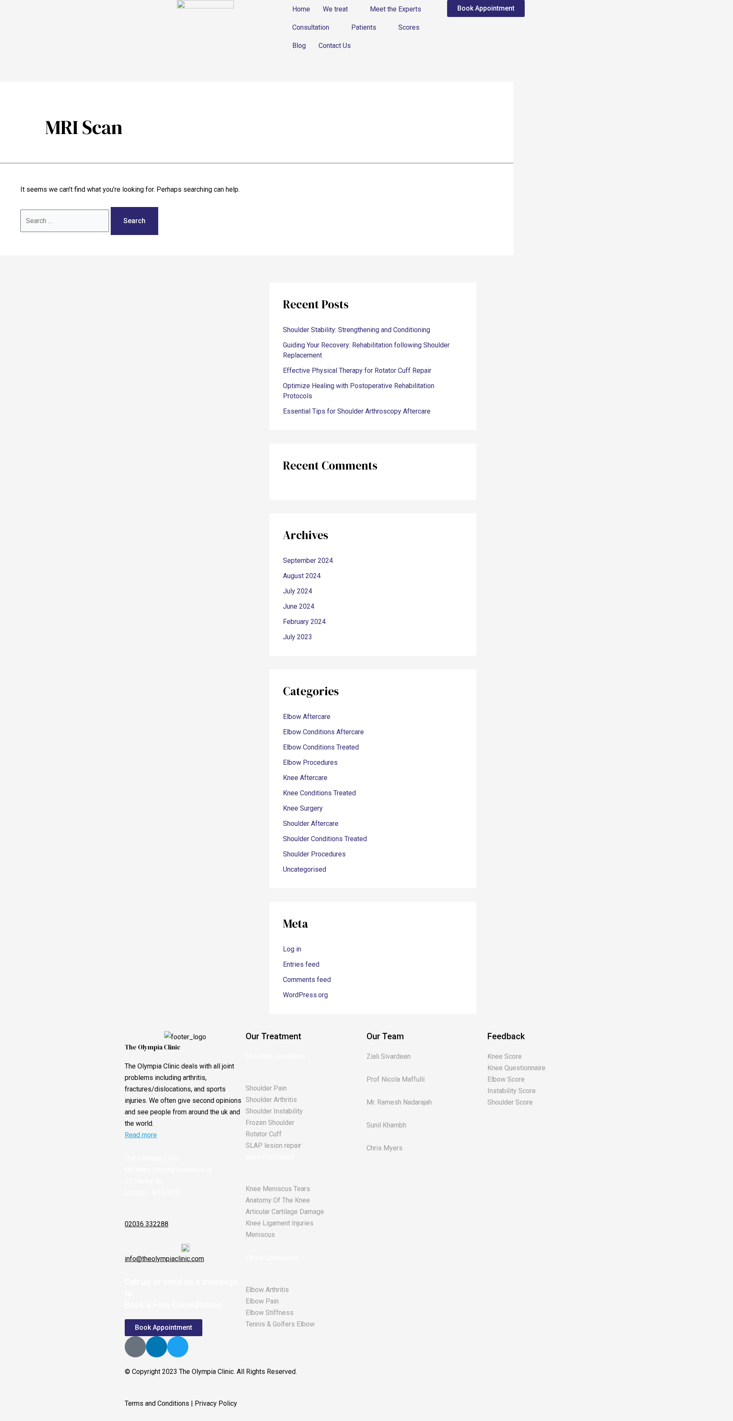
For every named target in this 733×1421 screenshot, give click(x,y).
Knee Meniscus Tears (278, 1189)
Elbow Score (506, 1079)
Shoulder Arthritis (271, 1100)
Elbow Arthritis (267, 1290)
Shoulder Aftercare (311, 824)
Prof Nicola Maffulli (395, 1079)
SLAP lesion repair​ (273, 1145)
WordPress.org (305, 995)
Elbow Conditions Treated (321, 747)
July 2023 (297, 637)
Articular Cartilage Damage (285, 1212)
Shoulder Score (510, 1102)
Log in (292, 949)
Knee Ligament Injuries (279, 1223)
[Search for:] (65, 221)
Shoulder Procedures (314, 854)
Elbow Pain (262, 1301)
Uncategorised (304, 869)
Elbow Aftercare (306, 717)
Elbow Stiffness (270, 1313)
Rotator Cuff (264, 1134)
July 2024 (297, 591)
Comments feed (307, 980)
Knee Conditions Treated (319, 793)
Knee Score (504, 1056)
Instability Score (511, 1091)
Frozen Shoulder (270, 1123)
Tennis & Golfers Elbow (280, 1324)
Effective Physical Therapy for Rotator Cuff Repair (357, 370)
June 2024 (298, 606)
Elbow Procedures (310, 762)
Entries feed (301, 964)
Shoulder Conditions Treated (325, 839)
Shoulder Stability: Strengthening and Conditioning (356, 330)
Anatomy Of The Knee (278, 1200)
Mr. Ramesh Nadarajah (399, 1102)
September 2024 (308, 561)
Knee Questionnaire (516, 1068)
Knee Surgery (303, 808)
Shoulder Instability (274, 1111)
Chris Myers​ (384, 1148)
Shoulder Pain (266, 1088)
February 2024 (304, 622)
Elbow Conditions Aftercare (323, 732)
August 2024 (302, 576)
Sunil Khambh (386, 1125)
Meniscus (260, 1235)
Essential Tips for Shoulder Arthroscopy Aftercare (357, 411)
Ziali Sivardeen (388, 1056)
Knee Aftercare (305, 778)
